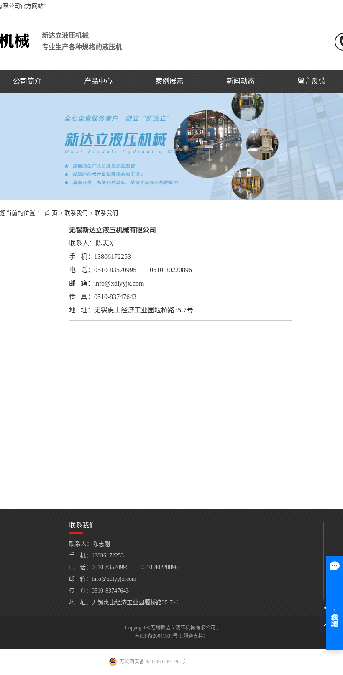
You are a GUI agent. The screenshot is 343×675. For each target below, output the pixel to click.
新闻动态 (240, 81)
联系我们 (76, 213)
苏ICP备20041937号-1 (158, 636)
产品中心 (98, 81)
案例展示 (169, 81)
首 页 (51, 213)
